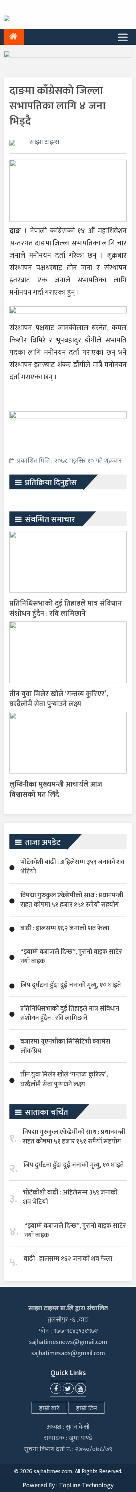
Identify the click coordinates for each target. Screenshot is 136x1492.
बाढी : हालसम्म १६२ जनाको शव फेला (64, 928)
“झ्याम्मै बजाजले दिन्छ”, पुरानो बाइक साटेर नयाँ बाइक (71, 957)
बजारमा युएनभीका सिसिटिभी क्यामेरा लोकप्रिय (65, 1046)
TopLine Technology (86, 1485)
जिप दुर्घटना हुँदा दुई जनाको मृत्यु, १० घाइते (70, 985)
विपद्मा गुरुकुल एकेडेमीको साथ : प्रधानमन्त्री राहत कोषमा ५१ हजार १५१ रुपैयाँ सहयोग (71, 900)
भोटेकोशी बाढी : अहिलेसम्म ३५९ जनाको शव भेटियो (72, 867)
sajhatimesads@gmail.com (68, 1353)
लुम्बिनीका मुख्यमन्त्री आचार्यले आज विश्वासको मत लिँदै (55, 789)
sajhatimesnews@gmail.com (68, 1342)
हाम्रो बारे (49, 1408)
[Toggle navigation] (123, 37)
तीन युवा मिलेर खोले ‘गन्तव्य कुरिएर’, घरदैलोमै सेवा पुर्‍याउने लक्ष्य (58, 699)
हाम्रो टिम (86, 1408)
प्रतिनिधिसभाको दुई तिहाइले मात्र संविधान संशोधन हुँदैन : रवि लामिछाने (65, 608)
